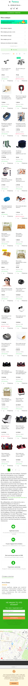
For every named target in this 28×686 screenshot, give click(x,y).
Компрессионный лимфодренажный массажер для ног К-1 (21, 125)
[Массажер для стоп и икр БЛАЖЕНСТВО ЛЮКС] (21, 391)
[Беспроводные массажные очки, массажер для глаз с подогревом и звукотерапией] (7, 89)
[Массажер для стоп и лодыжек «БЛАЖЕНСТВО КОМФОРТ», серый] (21, 419)
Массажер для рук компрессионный (21, 344)
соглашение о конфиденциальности (13, 621)
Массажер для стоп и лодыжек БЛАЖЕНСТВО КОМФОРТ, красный (6, 455)
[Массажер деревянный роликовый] (21, 226)
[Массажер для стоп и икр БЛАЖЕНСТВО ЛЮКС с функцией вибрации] (7, 419)
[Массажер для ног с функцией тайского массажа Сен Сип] (7, 309)
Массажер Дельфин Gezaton (21, 207)
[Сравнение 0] (11, 8)
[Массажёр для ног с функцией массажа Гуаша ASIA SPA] (21, 281)
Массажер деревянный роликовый (19, 235)
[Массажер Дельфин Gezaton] (21, 199)
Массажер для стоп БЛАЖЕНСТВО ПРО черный (6, 372)
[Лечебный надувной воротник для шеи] (21, 144)
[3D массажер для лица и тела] (7, 61)
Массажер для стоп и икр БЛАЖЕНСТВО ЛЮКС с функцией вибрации (6, 427)
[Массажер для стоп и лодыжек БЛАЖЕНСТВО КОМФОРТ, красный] (7, 446)
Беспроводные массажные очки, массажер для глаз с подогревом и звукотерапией (6, 97)
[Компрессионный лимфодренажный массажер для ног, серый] (7, 144)
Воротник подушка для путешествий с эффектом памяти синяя (6, 125)
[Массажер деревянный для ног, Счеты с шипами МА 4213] (7, 226)
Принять (14, 683)
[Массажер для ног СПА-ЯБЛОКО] (21, 309)
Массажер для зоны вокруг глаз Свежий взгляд (6, 290)
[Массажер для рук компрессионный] (21, 336)
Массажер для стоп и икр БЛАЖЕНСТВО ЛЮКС (20, 400)
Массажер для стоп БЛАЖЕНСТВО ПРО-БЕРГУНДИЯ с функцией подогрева (21, 372)
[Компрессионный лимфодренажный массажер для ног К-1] (21, 116)
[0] (16, 8)
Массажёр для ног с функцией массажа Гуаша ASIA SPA (21, 290)
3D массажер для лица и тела (6, 69)
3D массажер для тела (20, 69)
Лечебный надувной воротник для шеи (21, 152)
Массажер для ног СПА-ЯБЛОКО (21, 316)
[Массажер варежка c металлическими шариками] (7, 199)
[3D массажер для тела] (21, 61)
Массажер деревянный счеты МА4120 (21, 262)
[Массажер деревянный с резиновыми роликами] (7, 254)
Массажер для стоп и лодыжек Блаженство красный (20, 455)
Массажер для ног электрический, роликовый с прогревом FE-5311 (6, 345)
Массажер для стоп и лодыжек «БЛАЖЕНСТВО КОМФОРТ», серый (21, 427)
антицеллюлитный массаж (16, 497)
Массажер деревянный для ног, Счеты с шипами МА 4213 (5, 235)
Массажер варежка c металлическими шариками (6, 207)
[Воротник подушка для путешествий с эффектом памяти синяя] (7, 116)
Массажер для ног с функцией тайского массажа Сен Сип (6, 317)
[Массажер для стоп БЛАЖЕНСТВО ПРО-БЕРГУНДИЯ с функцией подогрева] (21, 364)
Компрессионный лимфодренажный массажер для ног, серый (6, 152)
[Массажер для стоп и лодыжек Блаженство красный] (21, 446)
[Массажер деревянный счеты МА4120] (21, 254)
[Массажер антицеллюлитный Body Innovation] (7, 171)
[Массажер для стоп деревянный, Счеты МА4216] (7, 391)
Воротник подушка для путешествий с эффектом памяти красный (21, 97)
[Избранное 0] (14, 8)
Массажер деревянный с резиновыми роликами (5, 262)
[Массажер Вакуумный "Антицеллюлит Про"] (21, 171)
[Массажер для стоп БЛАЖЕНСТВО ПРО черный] (7, 364)
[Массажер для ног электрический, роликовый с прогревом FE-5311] (7, 336)
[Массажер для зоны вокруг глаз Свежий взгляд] (7, 281)
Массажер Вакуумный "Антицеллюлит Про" (20, 180)
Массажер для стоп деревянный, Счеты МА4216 (6, 400)
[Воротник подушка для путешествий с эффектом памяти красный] (21, 89)
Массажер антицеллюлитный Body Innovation (6, 180)
